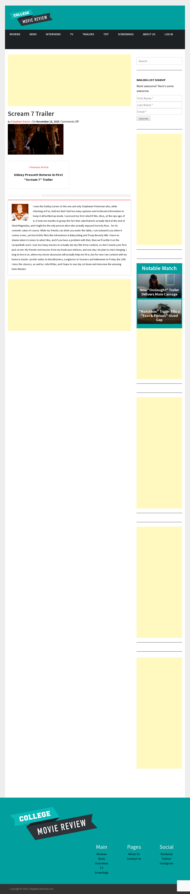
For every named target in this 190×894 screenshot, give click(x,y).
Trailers (88, 34)
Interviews (53, 34)
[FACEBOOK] (161, 44)
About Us (149, 34)
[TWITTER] (171, 44)
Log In (169, 34)
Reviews (15, 34)
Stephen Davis (20, 121)
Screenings (126, 34)
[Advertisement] (69, 80)
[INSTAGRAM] (180, 44)
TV (71, 34)
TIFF (106, 34)
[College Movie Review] (53, 823)
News (33, 34)
